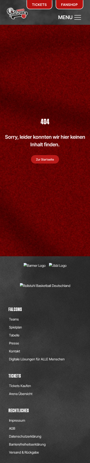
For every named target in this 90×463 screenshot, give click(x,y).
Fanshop (69, 5)
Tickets (39, 5)
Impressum (17, 420)
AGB (12, 428)
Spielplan (15, 327)
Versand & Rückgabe (24, 452)
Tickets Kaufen (20, 386)
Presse (14, 343)
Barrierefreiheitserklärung (27, 444)
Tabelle (14, 335)
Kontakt (14, 351)
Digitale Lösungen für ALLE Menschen (37, 359)
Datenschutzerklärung (25, 436)
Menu (65, 17)
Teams (14, 319)
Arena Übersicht (20, 394)
